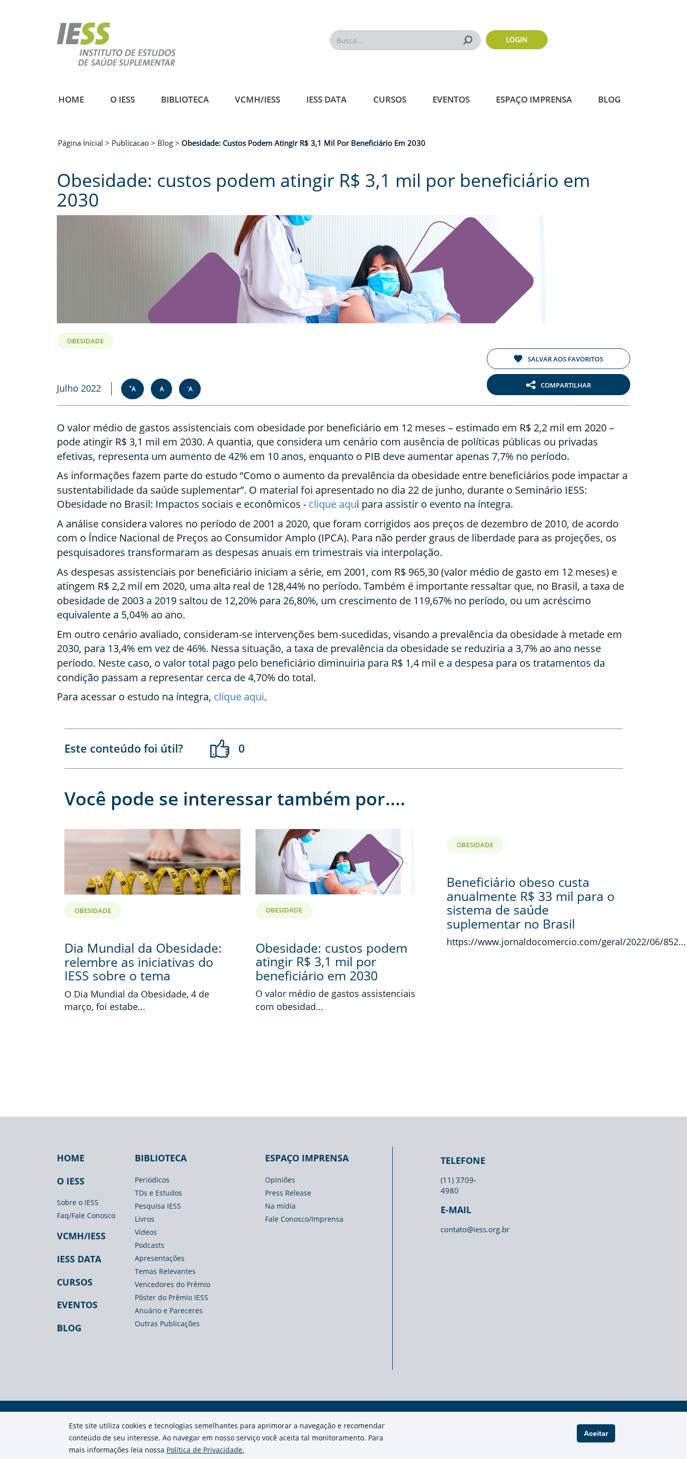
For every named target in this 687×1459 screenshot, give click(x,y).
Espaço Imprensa (534, 99)
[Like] (220, 748)
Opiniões (280, 1179)
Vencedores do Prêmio (172, 1284)
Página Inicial (81, 143)
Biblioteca (185, 99)
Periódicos (152, 1179)
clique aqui (239, 696)
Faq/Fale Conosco (86, 1215)
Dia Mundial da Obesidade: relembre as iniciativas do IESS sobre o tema (143, 961)
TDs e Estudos (158, 1193)
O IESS (122, 99)
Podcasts (149, 1245)
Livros (144, 1219)
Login (517, 39)
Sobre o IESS (78, 1202)
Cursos (389, 99)
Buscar (468, 40)
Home (71, 99)
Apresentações (160, 1258)
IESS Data (326, 99)
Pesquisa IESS (158, 1206)
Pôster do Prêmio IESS (171, 1297)
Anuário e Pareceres (169, 1310)
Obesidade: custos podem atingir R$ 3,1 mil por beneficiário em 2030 (331, 961)
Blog (609, 99)
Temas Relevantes (165, 1271)
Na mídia (280, 1206)
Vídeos (146, 1232)
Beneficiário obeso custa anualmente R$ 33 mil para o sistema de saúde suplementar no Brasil (531, 902)
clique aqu (333, 504)
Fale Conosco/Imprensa (304, 1219)
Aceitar (596, 1433)
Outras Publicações (167, 1323)
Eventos (451, 99)
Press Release (288, 1193)
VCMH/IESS (257, 99)
